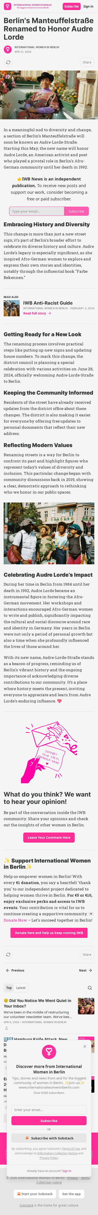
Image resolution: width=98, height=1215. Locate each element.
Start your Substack (37, 1194)
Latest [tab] (21, 988)
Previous (17, 970)
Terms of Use (71, 1149)
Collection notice (49, 1182)
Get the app (71, 1194)
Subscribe (71, 6)
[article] (49, 1014)
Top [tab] (9, 988)
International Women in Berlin (37, 47)
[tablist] (16, 987)
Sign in (88, 6)
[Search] (89, 987)
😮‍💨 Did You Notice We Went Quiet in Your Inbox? (37, 1003)
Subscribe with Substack (52, 1138)
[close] (84, 1046)
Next (83, 970)
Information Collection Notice (57, 1153)
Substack (26, 1205)
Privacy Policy (49, 1158)
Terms (85, 1178)
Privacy (72, 1178)
